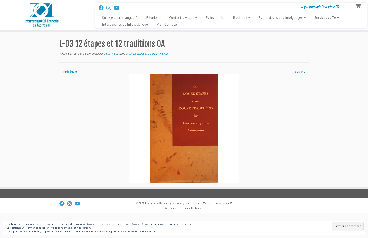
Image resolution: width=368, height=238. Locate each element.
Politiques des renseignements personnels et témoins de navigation (114, 231)
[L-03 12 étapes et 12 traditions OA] (184, 128)
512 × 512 (112, 53)
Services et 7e (325, 17)
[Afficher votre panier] (358, 5)
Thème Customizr (192, 208)
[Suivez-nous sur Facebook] (102, 7)
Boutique (240, 17)
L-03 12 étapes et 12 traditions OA (146, 53)
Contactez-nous (182, 17)
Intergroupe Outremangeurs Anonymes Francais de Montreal (179, 203)
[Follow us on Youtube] (118, 7)
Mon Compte (166, 24)
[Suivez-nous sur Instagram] (110, 7)
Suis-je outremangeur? (120, 17)
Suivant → (302, 71)
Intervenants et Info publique (125, 24)
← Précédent (68, 71)
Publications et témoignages (281, 17)
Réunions (153, 17)
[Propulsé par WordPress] (231, 202)
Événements (215, 17)
